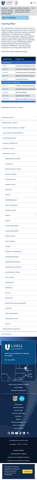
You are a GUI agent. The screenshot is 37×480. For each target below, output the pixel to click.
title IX (20, 444)
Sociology (8, 308)
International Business (12, 262)
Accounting (9, 164)
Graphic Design (10, 236)
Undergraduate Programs (18, 454)
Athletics (18, 419)
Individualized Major (11, 257)
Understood (27, 471)
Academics (5, 8)
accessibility (13, 444)
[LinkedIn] (24, 433)
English (7, 195)
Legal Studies (9, 277)
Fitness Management (12, 226)
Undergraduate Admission (11, 329)
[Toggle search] (35, 3)
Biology (7, 324)
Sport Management (11, 313)
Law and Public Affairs (12, 272)
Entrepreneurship (11, 200)
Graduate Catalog (8, 117)
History (7, 246)
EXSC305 (5, 89)
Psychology (9, 298)
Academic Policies (8, 148)
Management (9, 282)
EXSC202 (5, 76)
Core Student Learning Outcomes (14, 128)
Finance (7, 220)
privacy (25, 444)
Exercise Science (10, 210)
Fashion (7, 215)
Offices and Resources (18, 422)
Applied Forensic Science (13, 169)
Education (8, 190)
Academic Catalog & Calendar (20, 8)
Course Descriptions (9, 138)
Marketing (8, 287)
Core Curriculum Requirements (13, 133)
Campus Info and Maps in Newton (18, 457)
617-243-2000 (10, 360)
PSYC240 (5, 92)
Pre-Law (7, 293)
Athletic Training (11, 174)
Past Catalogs (6, 334)
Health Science (10, 241)
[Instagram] (9, 433)
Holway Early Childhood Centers (18, 384)
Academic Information (10, 143)
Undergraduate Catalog (23, 10)
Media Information (18, 425)
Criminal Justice (10, 184)
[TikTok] (20, 433)
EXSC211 (5, 86)
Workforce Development (18, 390)
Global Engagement (11, 231)
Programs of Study (7, 12)
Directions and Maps (18, 413)
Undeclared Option (11, 318)
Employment (18, 404)
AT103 (4, 66)
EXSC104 (5, 69)
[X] (28, 433)
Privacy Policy (8, 474)
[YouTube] (16, 433)
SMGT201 (5, 96)
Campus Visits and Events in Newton (18, 461)
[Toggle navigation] (31, 3)
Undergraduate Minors (22, 12)
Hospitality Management (13, 251)
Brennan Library (18, 407)
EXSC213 (5, 79)
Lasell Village (18, 387)
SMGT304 (6, 99)
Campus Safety (18, 428)
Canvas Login (18, 410)
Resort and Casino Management (15, 303)
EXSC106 (5, 72)
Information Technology (13, 267)
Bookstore (18, 416)
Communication (10, 179)
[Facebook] (12, 433)
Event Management (11, 205)
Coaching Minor (6, 14)
